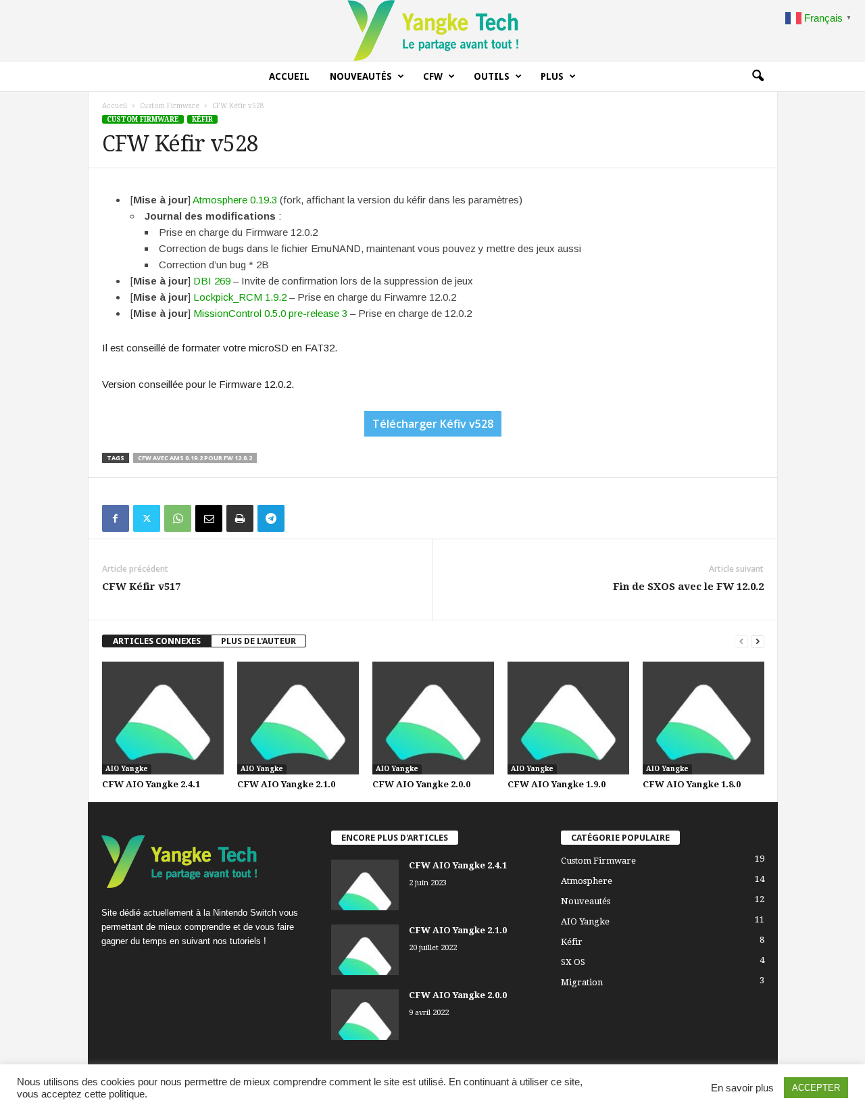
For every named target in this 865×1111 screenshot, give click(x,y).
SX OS (573, 962)
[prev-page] (741, 641)
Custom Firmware (169, 105)
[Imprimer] (239, 518)
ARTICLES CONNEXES (157, 641)
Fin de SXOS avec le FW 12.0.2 (688, 587)
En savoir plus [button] (742, 1088)
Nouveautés (361, 76)
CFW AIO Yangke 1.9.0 (557, 784)
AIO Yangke (126, 768)
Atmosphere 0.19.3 (235, 199)
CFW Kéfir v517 (141, 587)
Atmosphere (586, 881)
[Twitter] (146, 518)
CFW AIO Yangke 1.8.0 (692, 784)
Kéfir (202, 119)
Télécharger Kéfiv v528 (432, 423)
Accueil (289, 76)
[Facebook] (115, 518)
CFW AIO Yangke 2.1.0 (286, 784)
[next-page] (757, 641)
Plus (552, 76)
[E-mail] (208, 518)
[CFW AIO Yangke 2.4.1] (163, 718)
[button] (757, 76)
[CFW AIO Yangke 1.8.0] (703, 718)
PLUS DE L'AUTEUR (258, 641)
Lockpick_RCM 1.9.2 (240, 297)
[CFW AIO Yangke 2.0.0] (433, 718)
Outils (492, 76)
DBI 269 (211, 281)
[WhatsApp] (177, 518)
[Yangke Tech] (432, 30)
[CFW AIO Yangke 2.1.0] (298, 718)
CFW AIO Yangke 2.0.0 (421, 784)
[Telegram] (271, 518)
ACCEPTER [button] (816, 1088)
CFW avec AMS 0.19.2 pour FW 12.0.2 (195, 457)
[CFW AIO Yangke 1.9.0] (568, 718)
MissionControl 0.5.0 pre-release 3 (270, 313)
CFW (433, 76)
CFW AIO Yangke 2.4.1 (151, 784)
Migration (582, 982)
